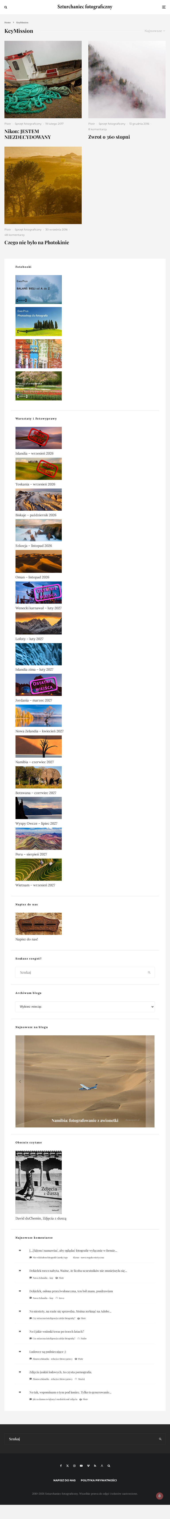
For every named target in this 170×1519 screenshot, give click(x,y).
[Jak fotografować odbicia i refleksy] (85, 354)
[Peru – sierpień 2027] (85, 840)
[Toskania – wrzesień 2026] (85, 470)
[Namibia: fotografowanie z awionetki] (85, 1081)
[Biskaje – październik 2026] (85, 500)
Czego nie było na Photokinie (36, 242)
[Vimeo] (88, 1465)
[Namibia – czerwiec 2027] (85, 747)
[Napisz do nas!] (85, 925)
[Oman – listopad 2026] (85, 562)
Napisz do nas (64, 1480)
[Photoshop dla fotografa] (85, 322)
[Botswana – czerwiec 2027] (85, 778)
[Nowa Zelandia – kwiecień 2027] (85, 717)
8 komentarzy (97, 129)
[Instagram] (74, 1465)
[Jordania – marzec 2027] (85, 686)
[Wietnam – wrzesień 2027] (85, 871)
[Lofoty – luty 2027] (85, 624)
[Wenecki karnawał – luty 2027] (85, 593)
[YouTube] (81, 1465)
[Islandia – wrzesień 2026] (85, 439)
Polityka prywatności (99, 1480)
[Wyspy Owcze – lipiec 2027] (85, 809)
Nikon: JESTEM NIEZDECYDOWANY (27, 134)
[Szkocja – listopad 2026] (85, 531)
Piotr (7, 123)
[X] (67, 1465)
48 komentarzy (14, 234)
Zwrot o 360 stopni (109, 137)
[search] (149, 972)
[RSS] (95, 1465)
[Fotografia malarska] (85, 386)
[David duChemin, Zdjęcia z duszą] (85, 1183)
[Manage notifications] (159, 1495)
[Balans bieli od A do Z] (85, 290)
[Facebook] (61, 1465)
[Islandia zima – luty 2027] (85, 655)
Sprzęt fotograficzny (28, 123)
